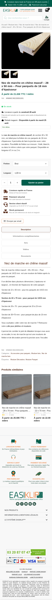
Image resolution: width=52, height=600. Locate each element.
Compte (46, 20)
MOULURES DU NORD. (28, 596)
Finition (7, 164)
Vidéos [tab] (26, 249)
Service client (13, 463)
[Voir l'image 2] (14, 74)
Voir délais (6, 127)
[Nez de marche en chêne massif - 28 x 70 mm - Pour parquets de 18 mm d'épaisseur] (17, 389)
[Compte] (46, 17)
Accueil (4, 25)
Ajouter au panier (36, 183)
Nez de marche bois (26, 25)
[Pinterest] (30, 504)
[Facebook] (17, 504)
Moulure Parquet (32, 360)
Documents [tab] (26, 256)
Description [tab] (26, 230)
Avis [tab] (26, 243)
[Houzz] (34, 504)
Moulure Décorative (17, 360)
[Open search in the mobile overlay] (22, 18)
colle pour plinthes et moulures (18, 326)
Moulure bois (13, 25)
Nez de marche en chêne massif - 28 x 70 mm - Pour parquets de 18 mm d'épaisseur (16, 411)
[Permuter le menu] (40, 10)
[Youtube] (26, 504)
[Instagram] (22, 504)
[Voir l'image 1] (5, 74)
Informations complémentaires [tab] (26, 236)
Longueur (7, 173)
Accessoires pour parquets (20, 353)
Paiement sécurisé (39, 463)
